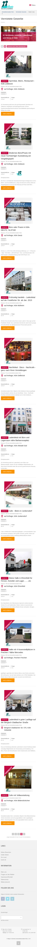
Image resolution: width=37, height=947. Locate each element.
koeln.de (3, 860)
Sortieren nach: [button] (16, 46)
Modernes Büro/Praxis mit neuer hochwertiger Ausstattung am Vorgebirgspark (16, 156)
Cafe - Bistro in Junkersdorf (17, 511)
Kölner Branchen (6, 852)
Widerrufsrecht (5, 882)
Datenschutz (4, 879)
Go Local (3, 857)
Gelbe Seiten (5, 855)
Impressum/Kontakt (7, 877)
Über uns (3, 872)
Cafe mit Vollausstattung (15, 795)
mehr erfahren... (8, 113)
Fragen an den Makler (7, 874)
